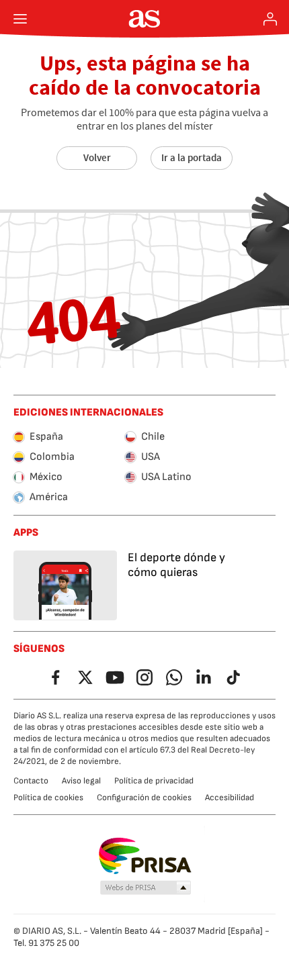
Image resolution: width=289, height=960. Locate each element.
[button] (145, 888)
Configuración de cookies (144, 797)
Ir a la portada (191, 157)
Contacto (30, 780)
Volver (97, 157)
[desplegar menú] (20, 18)
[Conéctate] (270, 19)
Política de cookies (48, 797)
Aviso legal (81, 780)
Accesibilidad (229, 797)
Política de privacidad (154, 780)
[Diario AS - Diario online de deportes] (145, 19)
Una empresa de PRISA (145, 856)
